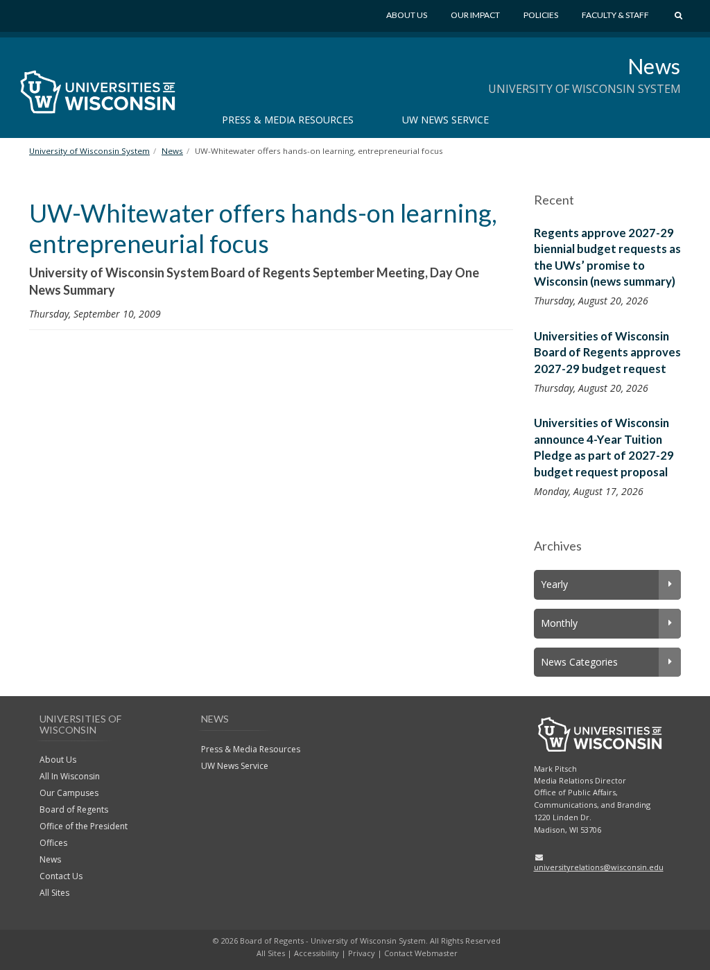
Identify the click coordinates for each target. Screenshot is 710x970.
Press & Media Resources (288, 119)
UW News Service (445, 119)
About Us (406, 15)
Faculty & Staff (615, 15)
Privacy (361, 953)
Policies (540, 15)
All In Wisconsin (70, 776)
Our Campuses (69, 793)
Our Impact (475, 15)
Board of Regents (74, 809)
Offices (53, 843)
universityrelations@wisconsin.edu (599, 867)
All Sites (54, 893)
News (654, 65)
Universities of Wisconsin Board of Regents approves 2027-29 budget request (607, 352)
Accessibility (316, 953)
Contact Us (61, 876)
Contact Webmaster (421, 953)
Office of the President (84, 826)
